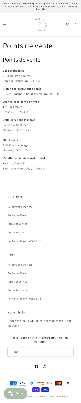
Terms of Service (17, 223)
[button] (5, 24)
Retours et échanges (20, 206)
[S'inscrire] (69, 352)
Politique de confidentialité (24, 241)
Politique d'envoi (18, 215)
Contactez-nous (17, 232)
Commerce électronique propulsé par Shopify (49, 396)
